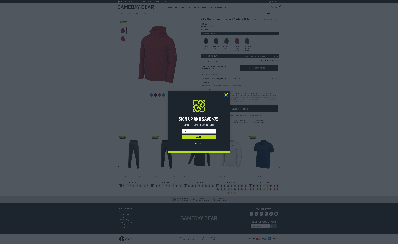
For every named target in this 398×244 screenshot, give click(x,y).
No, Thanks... (199, 143)
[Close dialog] (226, 95)
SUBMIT (199, 137)
